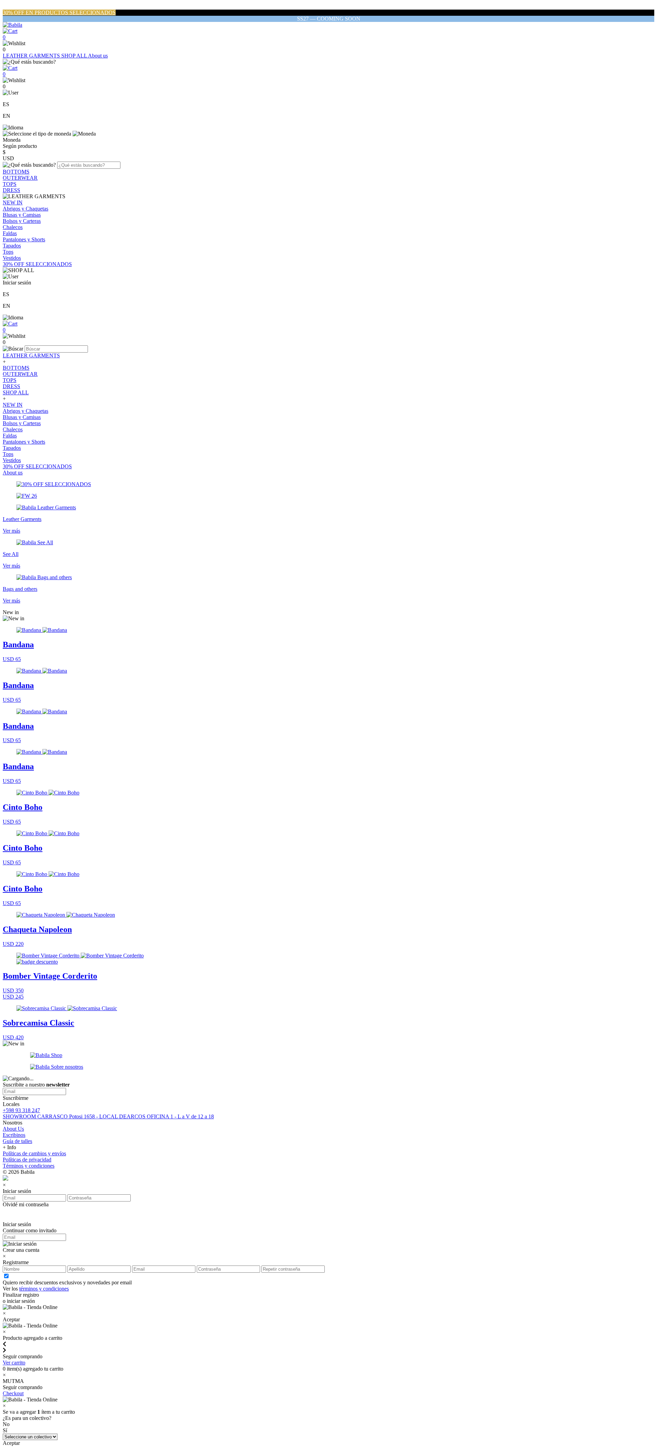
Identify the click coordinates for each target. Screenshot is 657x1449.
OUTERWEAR (20, 178)
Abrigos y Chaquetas (25, 209)
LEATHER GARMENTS (32, 56)
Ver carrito (14, 1362)
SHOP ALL (74, 56)
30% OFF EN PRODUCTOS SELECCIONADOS (59, 12)
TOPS (9, 184)
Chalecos (13, 227)
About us (98, 56)
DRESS (11, 190)
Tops (8, 252)
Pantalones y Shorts (24, 239)
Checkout (13, 1393)
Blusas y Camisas (22, 215)
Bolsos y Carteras (22, 221)
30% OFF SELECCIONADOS (37, 264)
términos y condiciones (44, 1289)
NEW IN (13, 202)
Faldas (10, 233)
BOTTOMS (16, 172)
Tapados (12, 246)
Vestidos (12, 258)
